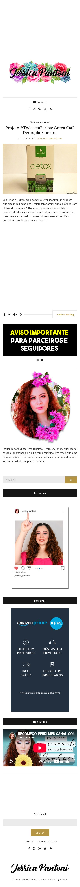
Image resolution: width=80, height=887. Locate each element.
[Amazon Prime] (40, 659)
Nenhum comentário (50, 138)
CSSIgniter (59, 879)
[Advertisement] (40, 32)
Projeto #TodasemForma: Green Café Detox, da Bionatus (40, 130)
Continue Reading (65, 314)
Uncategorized (40, 122)
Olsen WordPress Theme (30, 879)
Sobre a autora (47, 841)
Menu (42, 102)
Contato (28, 841)
